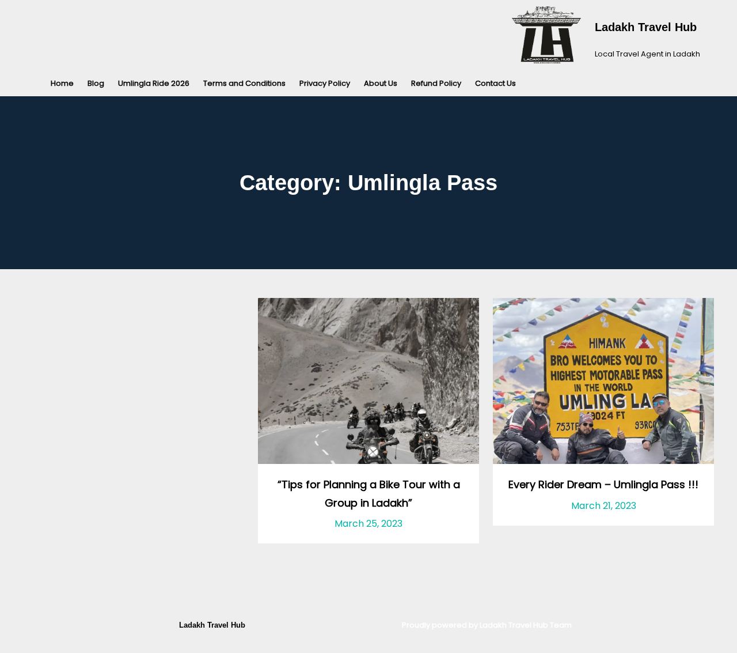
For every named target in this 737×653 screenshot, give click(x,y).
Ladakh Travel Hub (646, 27)
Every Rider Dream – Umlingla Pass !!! (603, 484)
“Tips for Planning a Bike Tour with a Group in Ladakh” (369, 493)
